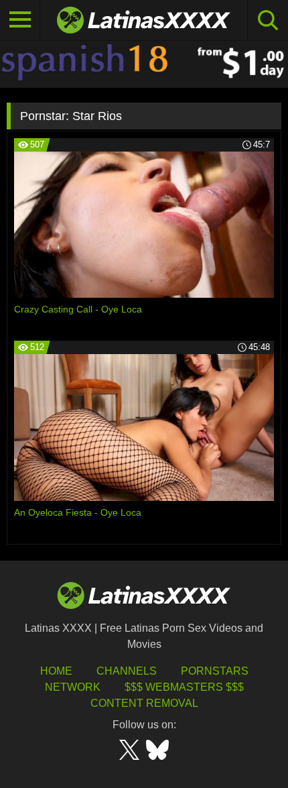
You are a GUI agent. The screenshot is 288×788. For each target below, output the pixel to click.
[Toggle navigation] (20, 20)
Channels (126, 671)
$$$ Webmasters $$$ (184, 687)
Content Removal (144, 703)
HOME (56, 671)
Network (72, 687)
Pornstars (214, 671)
